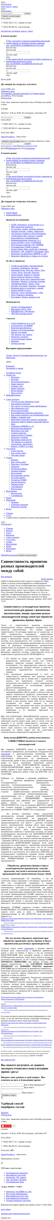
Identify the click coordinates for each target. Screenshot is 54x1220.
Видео (8, 551)
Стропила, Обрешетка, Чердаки (24, 268)
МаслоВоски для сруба (16, 1175)
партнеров (28, 948)
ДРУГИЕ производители (21, 314)
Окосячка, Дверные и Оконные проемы (28, 281)
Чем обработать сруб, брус (17, 1196)
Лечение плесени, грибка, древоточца (27, 231)
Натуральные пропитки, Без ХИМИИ (27, 245)
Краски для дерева (19, 332)
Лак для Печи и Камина (16, 1180)
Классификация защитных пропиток (27, 413)
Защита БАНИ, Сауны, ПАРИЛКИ (26, 242)
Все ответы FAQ (8, 1060)
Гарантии (24, 93)
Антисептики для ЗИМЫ (22, 326)
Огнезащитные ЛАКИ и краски (24, 247)
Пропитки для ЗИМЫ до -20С (19, 1192)
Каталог (9, 531)
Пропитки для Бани (19, 337)
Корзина (14, 460)
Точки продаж (17, 451)
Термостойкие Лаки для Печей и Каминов (29, 249)
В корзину (10, 366)
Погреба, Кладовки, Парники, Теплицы (28, 286)
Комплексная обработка (21, 328)
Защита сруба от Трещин (21, 435)
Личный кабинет (18, 471)
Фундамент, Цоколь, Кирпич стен (25, 297)
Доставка (5, 93)
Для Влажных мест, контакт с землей (27, 236)
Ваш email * (29, 1087)
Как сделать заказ (18, 453)
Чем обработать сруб (20, 408)
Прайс (8, 546)
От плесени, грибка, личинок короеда (27, 229)
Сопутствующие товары (21, 339)
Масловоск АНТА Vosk (21, 309)
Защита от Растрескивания (22, 330)
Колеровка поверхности (21, 440)
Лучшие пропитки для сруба (18, 1200)
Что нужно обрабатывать (17, 1194)
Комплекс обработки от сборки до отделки (29, 256)
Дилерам (15, 502)
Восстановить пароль (20, 475)
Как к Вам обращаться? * (35, 1085)
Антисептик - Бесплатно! (22, 444)
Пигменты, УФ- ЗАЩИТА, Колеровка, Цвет (30, 251)
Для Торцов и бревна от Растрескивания (28, 234)
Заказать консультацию (11, 16)
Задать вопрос (47, 579)
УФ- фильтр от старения (21, 442)
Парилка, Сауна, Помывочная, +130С (27, 293)
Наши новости (17, 384)
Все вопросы (6, 577)
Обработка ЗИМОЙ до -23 (22, 426)
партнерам (5, 754)
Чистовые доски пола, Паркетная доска (28, 279)
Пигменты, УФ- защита (16, 1177)
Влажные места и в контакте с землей (27, 288)
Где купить (10, 540)
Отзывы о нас (17, 386)
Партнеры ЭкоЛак (19, 507)
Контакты (15, 377)
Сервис (9, 542)
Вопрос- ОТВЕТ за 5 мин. (22, 446)
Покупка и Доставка (20, 464)
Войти (4, 555)
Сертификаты (17, 487)
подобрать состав (13, 373)
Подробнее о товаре (14, 368)
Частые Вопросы (18, 482)
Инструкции (16, 489)
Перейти (4, 1113)
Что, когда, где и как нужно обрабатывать (29, 406)
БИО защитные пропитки (22, 227)
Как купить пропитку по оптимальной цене (30, 415)
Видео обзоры (17, 391)
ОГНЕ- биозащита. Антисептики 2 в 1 (27, 225)
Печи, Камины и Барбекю (22, 295)
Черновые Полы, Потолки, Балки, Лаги (28, 270)
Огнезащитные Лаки (15, 1182)
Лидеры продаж (18, 343)
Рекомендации (17, 484)
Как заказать (14, 93)
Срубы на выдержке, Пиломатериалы (27, 266)
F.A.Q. (30, 93)
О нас (8, 533)
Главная (9, 528)
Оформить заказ (8, 91)
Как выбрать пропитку (21, 404)
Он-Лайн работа (18, 478)
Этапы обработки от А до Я (23, 323)
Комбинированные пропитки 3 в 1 (26, 240)
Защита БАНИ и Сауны (21, 290)
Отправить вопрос (9, 1095)
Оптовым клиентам (19, 504)
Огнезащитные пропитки (17, 1173)
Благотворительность (20, 382)
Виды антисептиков (19, 411)
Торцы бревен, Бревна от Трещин (25, 275)
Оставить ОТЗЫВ (18, 480)
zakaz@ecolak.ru (8, 137)
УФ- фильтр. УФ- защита (21, 334)
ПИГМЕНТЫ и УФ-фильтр (22, 311)
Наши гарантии (17, 388)
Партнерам (10, 548)
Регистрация (16, 473)
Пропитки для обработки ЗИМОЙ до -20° (29, 254)
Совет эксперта (12, 537)
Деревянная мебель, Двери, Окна (25, 284)
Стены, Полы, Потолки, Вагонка (25, 272)
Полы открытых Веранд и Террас (25, 277)
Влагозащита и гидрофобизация (25, 238)
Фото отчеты (16, 393)
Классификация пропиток (17, 1198)
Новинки (15, 341)
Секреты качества (18, 433)
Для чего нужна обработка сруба (25, 402)
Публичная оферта (19, 469)
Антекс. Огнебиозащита (21, 307)
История (14, 379)
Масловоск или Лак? (20, 431)
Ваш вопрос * (28, 1093)
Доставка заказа (18, 455)
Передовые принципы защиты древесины (29, 419)
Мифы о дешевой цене (21, 417)
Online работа (39, 93)
